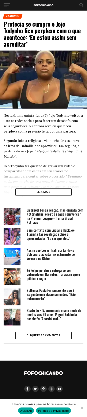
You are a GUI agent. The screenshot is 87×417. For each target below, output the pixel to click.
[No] (82, 408)
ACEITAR (26, 410)
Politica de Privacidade (53, 410)
